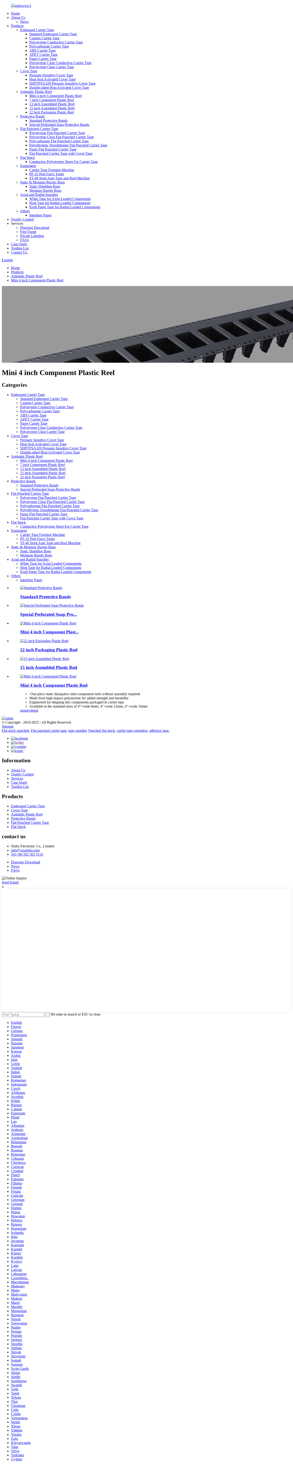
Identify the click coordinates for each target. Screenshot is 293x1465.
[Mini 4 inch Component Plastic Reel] (48, 676)
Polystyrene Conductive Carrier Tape (56, 42)
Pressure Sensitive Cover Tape (51, 75)
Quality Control (22, 219)
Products (17, 26)
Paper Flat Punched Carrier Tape (52, 149)
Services (17, 778)
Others (25, 211)
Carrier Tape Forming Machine (51, 170)
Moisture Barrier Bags (45, 190)
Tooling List (20, 248)
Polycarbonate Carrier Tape (49, 46)
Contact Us (19, 252)
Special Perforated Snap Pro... (48, 614)
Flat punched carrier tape (49, 730)
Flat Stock (27, 157)
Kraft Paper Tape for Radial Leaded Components (64, 207)
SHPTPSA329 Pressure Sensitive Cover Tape (62, 83)
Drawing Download (34, 228)
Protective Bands (32, 116)
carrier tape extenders (132, 730)
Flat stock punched (15, 730)
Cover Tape (28, 71)
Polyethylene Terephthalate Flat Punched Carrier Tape (68, 145)
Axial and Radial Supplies (39, 195)
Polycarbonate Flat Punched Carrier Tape (59, 141)
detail (34, 710)
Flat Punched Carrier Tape (39, 129)
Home (15, 13)
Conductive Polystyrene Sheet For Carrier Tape (63, 162)
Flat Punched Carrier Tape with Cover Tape (60, 153)
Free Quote (28, 232)
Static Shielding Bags (44, 186)
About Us (18, 17)
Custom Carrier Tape (44, 38)
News (24, 22)
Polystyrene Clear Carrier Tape (51, 67)
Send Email (10, 882)
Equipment (28, 166)
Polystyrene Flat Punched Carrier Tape (57, 133)
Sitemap (8, 726)
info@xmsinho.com (25, 850)
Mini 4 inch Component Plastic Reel (55, 96)
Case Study (19, 244)
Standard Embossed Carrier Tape (53, 34)
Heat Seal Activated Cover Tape (52, 79)
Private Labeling (32, 236)
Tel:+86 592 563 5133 (27, 854)
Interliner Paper (40, 215)
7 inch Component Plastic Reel (51, 100)
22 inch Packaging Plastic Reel (51, 112)
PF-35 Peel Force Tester (46, 174)
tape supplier (77, 730)
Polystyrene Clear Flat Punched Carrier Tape (61, 137)
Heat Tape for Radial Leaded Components (59, 203)
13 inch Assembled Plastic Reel (52, 104)
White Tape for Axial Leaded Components (60, 199)
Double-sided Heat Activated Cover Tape (59, 87)
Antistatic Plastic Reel (36, 92)
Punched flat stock (101, 730)
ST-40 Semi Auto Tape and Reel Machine (59, 178)
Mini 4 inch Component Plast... (49, 632)
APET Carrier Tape (43, 55)
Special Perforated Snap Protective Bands (59, 125)
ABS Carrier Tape (42, 50)
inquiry (25, 710)
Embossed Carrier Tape (37, 30)
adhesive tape (159, 730)
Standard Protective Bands (48, 120)
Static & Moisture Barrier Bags (42, 182)
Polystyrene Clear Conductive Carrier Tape (60, 63)
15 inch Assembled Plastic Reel (52, 108)
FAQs (24, 240)
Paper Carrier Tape (43, 59)
